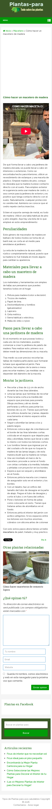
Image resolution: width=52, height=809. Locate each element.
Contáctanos (19, 805)
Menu (5, 20)
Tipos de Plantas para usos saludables (21, 799)
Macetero (18, 31)
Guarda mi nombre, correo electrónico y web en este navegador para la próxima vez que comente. (25, 677)
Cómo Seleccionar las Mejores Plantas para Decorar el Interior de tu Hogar (26, 774)
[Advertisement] (26, 66)
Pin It (43, 540)
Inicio (8, 31)
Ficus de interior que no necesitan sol (27, 753)
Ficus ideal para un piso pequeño (24, 758)
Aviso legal (33, 805)
